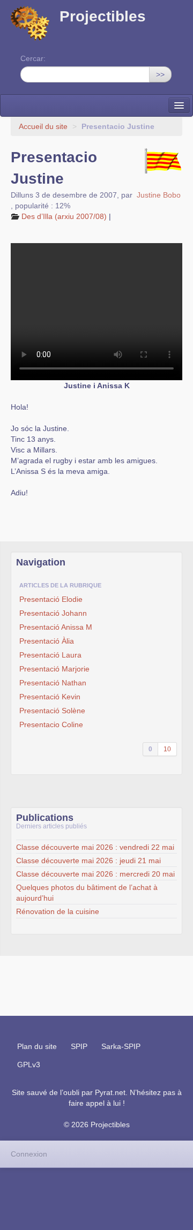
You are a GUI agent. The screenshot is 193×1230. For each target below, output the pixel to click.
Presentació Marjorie (54, 669)
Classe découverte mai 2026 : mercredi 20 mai (95, 874)
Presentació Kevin (49, 696)
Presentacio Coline (51, 724)
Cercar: (33, 58)
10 (167, 749)
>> (160, 74)
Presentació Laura (50, 655)
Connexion (29, 1154)
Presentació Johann (53, 613)
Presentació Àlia (46, 641)
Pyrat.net (110, 1092)
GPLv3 (28, 1064)
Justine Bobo (159, 195)
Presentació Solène (52, 710)
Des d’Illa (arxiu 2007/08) (64, 216)
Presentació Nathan (52, 682)
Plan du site (37, 1046)
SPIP (79, 1046)
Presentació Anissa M (55, 627)
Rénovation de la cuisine (57, 911)
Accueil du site (43, 126)
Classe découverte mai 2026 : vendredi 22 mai (95, 847)
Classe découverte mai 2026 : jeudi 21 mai (88, 860)
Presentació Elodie (51, 599)
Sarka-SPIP (120, 1046)
